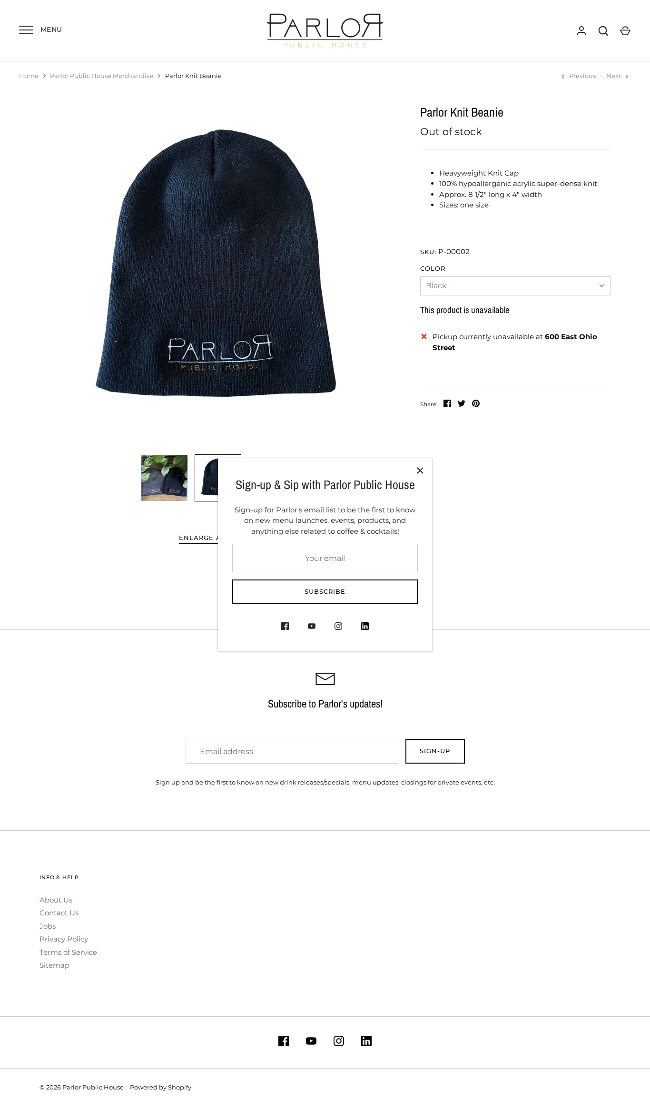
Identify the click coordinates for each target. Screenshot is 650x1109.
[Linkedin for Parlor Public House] (365, 627)
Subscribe (325, 591)
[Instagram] (338, 627)
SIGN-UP (435, 751)
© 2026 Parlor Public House (81, 1087)
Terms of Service (68, 952)
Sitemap (54, 965)
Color (432, 268)
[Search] (603, 30)
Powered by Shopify (160, 1087)
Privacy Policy (63, 938)
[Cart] (625, 30)
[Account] (581, 30)
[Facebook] (285, 627)
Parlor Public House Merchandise (101, 75)
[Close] (420, 470)
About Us (55, 899)
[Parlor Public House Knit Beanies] (164, 477)
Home (29, 75)
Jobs (47, 926)
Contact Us (59, 912)
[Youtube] (311, 627)
